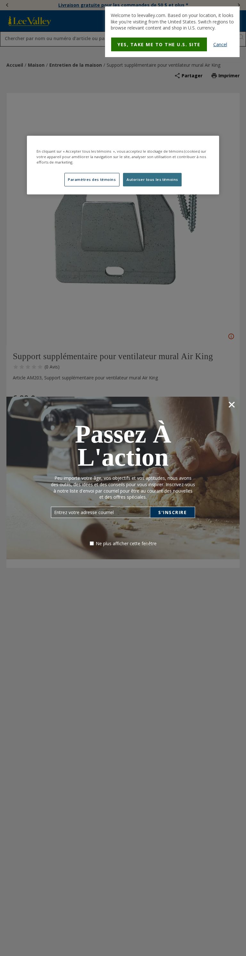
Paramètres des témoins (92, 179)
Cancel (220, 44)
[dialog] (172, 31)
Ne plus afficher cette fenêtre (126, 543)
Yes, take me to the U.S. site (159, 44)
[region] (123, 165)
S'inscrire (172, 512)
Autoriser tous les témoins (152, 179)
